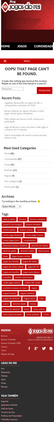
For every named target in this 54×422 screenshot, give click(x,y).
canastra (41, 230)
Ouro (3, 379)
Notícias (8, 170)
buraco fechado (33, 224)
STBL (41, 298)
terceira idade (19, 304)
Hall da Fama (7, 408)
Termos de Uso (8, 412)
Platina (4, 376)
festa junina (43, 251)
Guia (5, 256)
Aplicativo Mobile (9, 405)
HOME (5, 46)
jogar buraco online (21, 256)
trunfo (46, 314)
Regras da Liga (7, 354)
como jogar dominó (12, 235)
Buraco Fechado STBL (11, 343)
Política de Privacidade (11, 416)
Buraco (4, 336)
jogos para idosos (31, 272)
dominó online (27, 251)
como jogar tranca (34, 235)
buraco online (26, 230)
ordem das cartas (32, 283)
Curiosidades (10, 159)
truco (26, 309)
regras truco (29, 298)
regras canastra (27, 293)
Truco (3, 350)
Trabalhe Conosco (9, 419)
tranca (33, 304)
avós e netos (9, 219)
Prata (3, 383)
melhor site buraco (24, 277)
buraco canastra (37, 219)
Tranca (4, 347)
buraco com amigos (12, 224)
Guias (7, 164)
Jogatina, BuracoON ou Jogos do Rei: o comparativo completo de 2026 (23, 104)
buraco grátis (9, 230)
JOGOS (22, 46)
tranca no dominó (11, 309)
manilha (7, 277)
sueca (6, 304)
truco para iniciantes (12, 314)
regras (34, 288)
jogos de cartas (30, 261)
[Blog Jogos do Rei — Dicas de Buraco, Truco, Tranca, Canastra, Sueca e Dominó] (21, 11)
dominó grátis (9, 251)
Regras (7, 175)
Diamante (5, 372)
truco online (39, 309)
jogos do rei (33, 267)
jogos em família (11, 272)
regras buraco (9, 293)
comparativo (29, 240)
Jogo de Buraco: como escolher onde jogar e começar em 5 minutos (26, 128)
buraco (22, 219)
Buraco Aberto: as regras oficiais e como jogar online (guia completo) (24, 112)
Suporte (4, 401)
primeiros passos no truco (15, 288)
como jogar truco (11, 240)
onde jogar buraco (11, 283)
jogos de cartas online (13, 267)
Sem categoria (11, 181)
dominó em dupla (40, 245)
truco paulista (33, 314)
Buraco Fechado (8, 339)
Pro (2, 368)
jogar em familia (11, 261)
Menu (27, 61)
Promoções (10, 187)
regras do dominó (11, 298)
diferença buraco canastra (15, 245)
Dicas (7, 153)
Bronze (4, 387)
